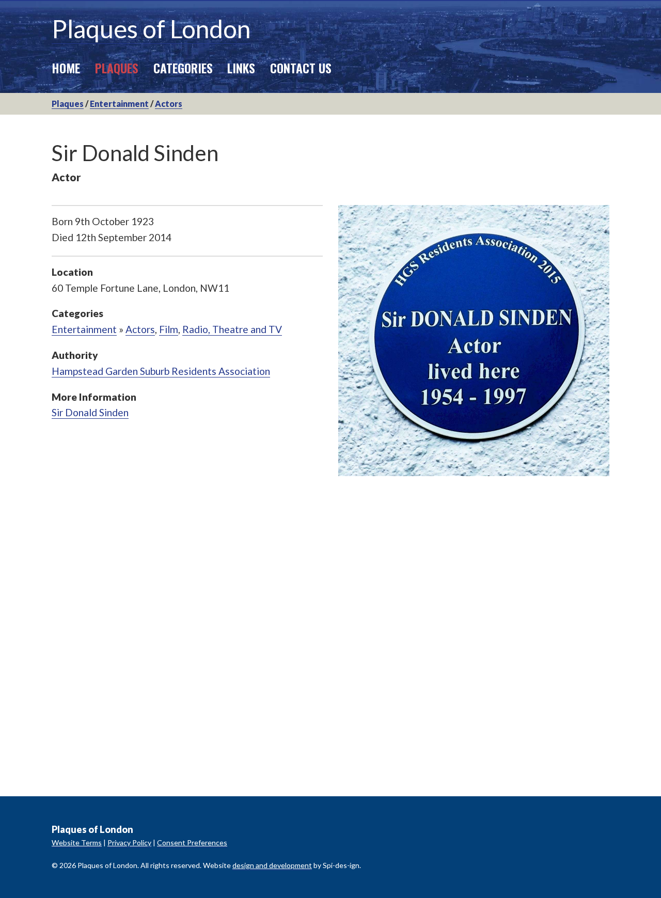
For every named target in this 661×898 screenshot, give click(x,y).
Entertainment (119, 103)
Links (241, 67)
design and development (272, 865)
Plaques (116, 67)
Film (168, 329)
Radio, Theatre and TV (232, 329)
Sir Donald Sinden (90, 412)
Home (66, 67)
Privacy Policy (129, 842)
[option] (473, 340)
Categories (183, 67)
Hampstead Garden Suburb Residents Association (161, 371)
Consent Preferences (192, 842)
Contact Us (301, 67)
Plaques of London (151, 28)
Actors (168, 103)
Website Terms (77, 842)
